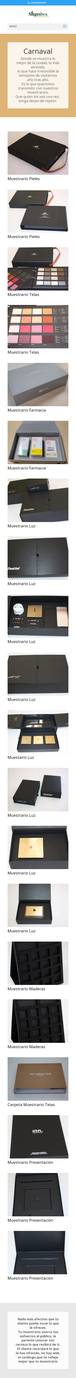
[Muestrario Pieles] (38, 174)
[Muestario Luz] (38, 753)
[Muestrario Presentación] (38, 1158)
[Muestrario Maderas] (38, 985)
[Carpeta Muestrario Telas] (38, 1100)
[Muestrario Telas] (38, 290)
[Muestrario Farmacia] (38, 406)
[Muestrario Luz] (38, 522)
